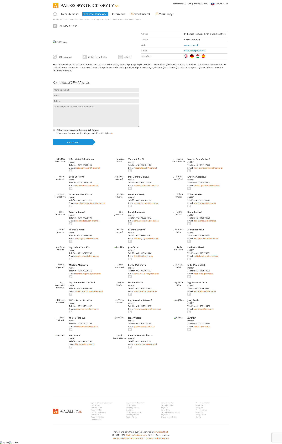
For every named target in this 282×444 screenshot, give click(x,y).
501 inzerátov (65, 57)
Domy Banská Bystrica (134, 412)
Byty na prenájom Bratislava (101, 403)
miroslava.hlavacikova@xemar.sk (90, 203)
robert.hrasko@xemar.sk (205, 203)
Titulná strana (55, 14)
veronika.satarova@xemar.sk (147, 309)
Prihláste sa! (179, 3)
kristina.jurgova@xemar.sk (146, 238)
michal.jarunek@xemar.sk (86, 238)
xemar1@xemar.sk (202, 326)
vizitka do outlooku (97, 57)
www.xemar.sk (191, 45)
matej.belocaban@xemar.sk (87, 168)
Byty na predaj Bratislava (135, 403)
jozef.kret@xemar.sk (143, 256)
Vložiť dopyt (166, 14)
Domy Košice (201, 415)
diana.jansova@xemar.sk (205, 220)
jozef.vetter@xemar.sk (144, 326)
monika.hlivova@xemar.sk (146, 203)
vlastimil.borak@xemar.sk (145, 168)
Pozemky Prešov (132, 415)
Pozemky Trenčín (132, 408)
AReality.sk (57, 19)
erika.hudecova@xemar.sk (87, 220)
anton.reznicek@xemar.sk (87, 309)
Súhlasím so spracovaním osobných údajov (78, 130)
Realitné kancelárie (95, 14)
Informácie (118, 14)
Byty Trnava (95, 405)
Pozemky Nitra (96, 410)
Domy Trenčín (96, 408)
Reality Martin (131, 417)
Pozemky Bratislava (203, 403)
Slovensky (221, 3)
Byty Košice (165, 415)
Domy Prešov (96, 415)
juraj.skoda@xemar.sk (204, 309)
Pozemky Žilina (201, 410)
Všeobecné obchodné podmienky (128, 438)
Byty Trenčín (200, 405)
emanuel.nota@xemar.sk (205, 291)
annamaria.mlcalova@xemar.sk (89, 291)
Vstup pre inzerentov (198, 3)
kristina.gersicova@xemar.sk (206, 185)
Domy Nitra (200, 408)
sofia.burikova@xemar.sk (86, 185)
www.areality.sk (161, 431)
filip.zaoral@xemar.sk (85, 344)
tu (112, 133)
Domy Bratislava (167, 403)
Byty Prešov (200, 412)
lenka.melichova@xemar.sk (146, 273)
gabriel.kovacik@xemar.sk (87, 256)
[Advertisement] (141, 372)
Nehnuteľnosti (70, 14)
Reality (198, 417)
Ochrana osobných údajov (157, 438)
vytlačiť (127, 57)
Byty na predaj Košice (169, 417)
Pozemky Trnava (167, 405)
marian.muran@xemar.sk (145, 291)
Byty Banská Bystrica (98, 412)
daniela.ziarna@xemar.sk (145, 344)
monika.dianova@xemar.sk (146, 185)
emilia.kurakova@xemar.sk (206, 256)
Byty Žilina (130, 410)
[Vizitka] (71, 170)
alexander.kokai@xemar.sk (206, 238)
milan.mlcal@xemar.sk (194, 50)
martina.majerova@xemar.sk (88, 273)
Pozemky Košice (97, 417)
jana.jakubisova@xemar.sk (146, 220)
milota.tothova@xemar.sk (86, 326)
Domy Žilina (165, 410)
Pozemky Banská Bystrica (170, 412)
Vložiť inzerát (142, 14)
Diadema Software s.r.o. (136, 435)
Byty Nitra (164, 408)
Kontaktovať (73, 142)
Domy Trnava (131, 405)
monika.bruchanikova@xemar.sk (208, 168)
